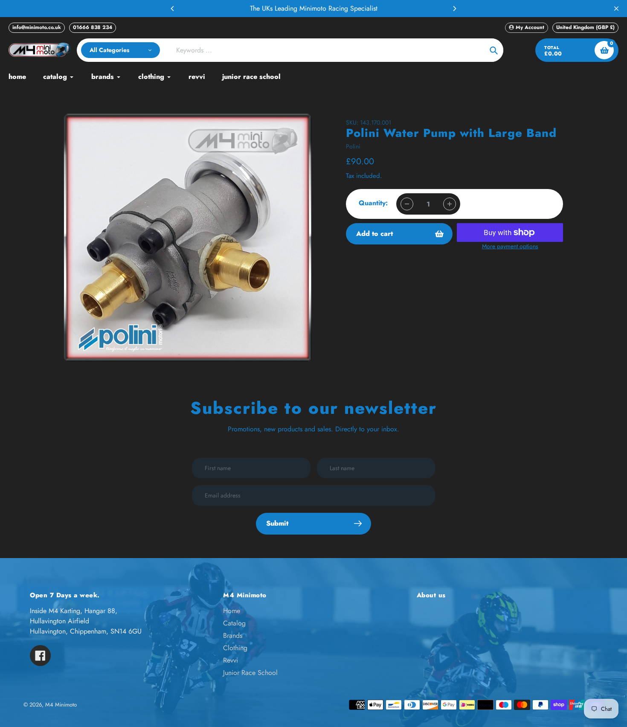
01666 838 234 (92, 27)
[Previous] (172, 8)
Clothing (235, 648)
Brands (232, 635)
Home (231, 611)
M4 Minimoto (61, 705)
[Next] (454, 8)
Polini (353, 146)
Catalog (234, 623)
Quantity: (373, 203)
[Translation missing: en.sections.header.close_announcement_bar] (616, 8)
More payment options (510, 246)
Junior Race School (250, 673)
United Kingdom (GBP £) (585, 27)
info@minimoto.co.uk (36, 27)
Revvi (230, 660)
